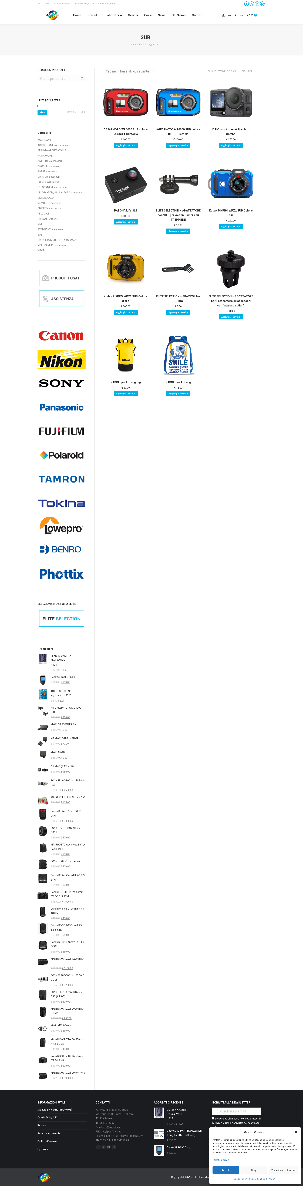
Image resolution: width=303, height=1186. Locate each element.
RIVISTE (42, 224)
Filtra (42, 112)
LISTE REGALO (46, 197)
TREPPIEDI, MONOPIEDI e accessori (57, 240)
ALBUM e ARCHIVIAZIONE (52, 150)
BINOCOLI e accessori (49, 166)
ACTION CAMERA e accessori (54, 145)
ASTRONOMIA (45, 155)
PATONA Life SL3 (125, 210)
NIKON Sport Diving (178, 382)
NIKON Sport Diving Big (125, 382)
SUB (40, 234)
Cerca (82, 78)
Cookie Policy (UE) (47, 1117)
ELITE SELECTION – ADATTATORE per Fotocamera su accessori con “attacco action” (230, 301)
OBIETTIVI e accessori (50, 208)
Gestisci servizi (221, 1160)
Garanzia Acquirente (49, 1133)
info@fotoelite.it (62, 3)
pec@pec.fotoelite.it (112, 1131)
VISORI (41, 250)
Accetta (225, 1170)
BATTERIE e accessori (50, 161)
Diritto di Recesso (47, 1141)
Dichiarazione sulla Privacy (261, 1179)
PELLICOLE (43, 213)
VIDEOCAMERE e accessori (52, 245)
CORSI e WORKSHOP (49, 182)
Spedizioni (43, 1149)
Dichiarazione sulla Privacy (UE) (55, 1109)
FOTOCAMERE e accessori (52, 187)
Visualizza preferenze (283, 1170)
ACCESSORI (44, 139)
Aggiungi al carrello (125, 145)
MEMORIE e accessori (49, 203)
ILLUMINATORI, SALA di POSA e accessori (60, 192)
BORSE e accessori (48, 171)
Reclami (42, 1125)
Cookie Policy (240, 1179)
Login (228, 15)
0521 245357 (44, 3)
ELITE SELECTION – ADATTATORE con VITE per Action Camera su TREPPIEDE (178, 215)
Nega (254, 1170)
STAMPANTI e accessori (51, 229)
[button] (296, 1132)
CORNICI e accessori (49, 176)
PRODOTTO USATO (48, 218)
